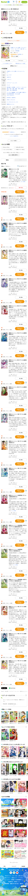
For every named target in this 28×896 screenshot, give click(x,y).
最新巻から (8, 166)
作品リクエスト (7, 877)
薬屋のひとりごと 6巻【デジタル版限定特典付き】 (18, 306)
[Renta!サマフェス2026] (8, 2)
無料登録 (25, 2)
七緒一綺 (22, 49)
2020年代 (13, 97)
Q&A (16, 875)
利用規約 (12, 879)
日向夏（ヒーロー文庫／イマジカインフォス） (16, 72)
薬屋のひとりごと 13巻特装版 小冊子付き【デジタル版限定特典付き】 (18, 526)
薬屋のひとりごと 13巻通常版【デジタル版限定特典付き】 (17, 496)
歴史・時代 (9, 88)
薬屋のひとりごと (10, 104)
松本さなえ (20, 792)
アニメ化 (9, 92)
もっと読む (23, 181)
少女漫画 (13, 87)
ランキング (14, 866)
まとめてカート (22, 166)
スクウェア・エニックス (12, 82)
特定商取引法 (10, 881)
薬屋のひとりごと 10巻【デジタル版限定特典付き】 (17, 414)
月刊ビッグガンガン (11, 99)
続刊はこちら (13, 66)
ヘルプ (13, 875)
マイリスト (21, 60)
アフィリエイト (7, 879)
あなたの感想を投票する (13, 155)
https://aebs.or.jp (9, 894)
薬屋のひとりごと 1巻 (14, 169)
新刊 (4, 866)
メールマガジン (20, 877)
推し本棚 (8, 60)
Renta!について (8, 875)
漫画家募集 (7, 883)
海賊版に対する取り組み (14, 883)
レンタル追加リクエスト (7, 63)
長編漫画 (13, 92)
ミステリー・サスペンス (21, 87)
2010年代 (9, 97)
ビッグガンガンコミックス (12, 102)
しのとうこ (9, 79)
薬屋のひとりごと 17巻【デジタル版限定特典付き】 (17, 661)
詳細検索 (23, 866)
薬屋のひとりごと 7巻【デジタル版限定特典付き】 (18, 333)
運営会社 (21, 883)
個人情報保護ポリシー (19, 879)
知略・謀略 (14, 88)
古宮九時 (11, 792)
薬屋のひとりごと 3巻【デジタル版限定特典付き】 (18, 223)
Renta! (2, 691)
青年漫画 (17, 50)
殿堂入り (24, 92)
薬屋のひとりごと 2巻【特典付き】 (17, 196)
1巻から (2, 166)
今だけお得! (17, 94)
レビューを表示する (14, 136)
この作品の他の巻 (7, 37)
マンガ (8, 85)
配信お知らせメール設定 (20, 63)
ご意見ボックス (14, 877)
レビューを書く (15, 56)
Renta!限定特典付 (10, 94)
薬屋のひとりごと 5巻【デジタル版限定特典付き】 (18, 279)
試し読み (21, 28)
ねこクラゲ (17, 49)
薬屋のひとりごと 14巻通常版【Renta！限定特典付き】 (15, 550)
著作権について (17, 881)
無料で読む (21, 187)
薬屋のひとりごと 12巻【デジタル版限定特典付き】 (17, 469)
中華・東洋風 (20, 88)
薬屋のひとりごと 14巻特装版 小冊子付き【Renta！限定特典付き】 (18, 580)
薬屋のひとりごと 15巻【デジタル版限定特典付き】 (17, 607)
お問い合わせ (20, 875)
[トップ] (4, 2)
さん (12, 132)
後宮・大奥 (9, 90)
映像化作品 (14, 90)
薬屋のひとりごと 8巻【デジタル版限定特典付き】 (18, 360)
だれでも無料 (19, 92)
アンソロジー (3, 792)
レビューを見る (13, 140)
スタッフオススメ (10, 95)
